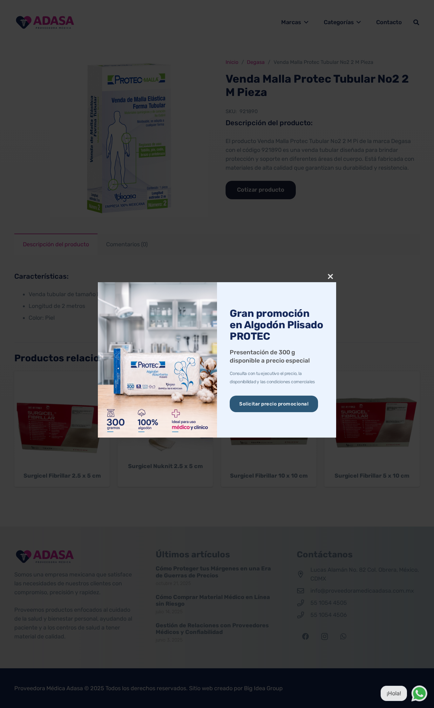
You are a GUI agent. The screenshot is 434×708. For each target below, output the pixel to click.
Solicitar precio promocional (274, 404)
